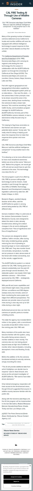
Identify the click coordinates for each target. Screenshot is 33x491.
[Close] (30, 466)
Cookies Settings (16, 486)
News (16, 9)
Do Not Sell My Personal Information (16, 451)
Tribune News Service (11, 431)
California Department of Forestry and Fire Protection (18, 424)
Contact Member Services (13, 453)
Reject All (16, 481)
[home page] (14, 3)
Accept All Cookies (16, 477)
